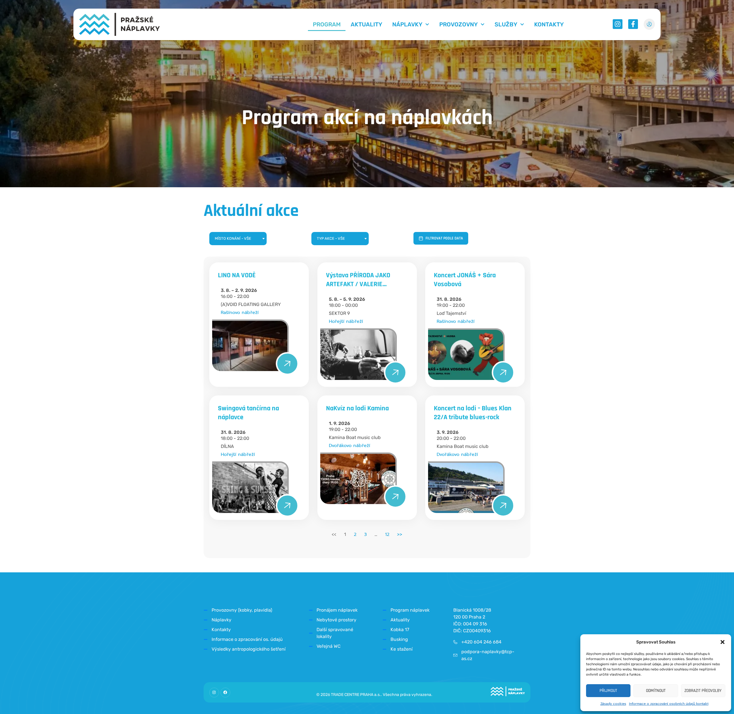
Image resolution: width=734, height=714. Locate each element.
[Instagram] (214, 692)
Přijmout (608, 690)
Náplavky (407, 24)
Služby (506, 24)
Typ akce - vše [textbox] (331, 238)
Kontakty (549, 24)
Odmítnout (655, 690)
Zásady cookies (613, 703)
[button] (722, 642)
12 (387, 534)
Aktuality (366, 24)
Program (327, 24)
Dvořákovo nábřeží (349, 445)
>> (399, 534)
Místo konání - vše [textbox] (233, 238)
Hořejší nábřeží (346, 321)
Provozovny (458, 24)
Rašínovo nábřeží (240, 312)
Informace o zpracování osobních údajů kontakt (668, 703)
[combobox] (238, 238)
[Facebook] (225, 692)
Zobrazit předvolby (703, 690)
